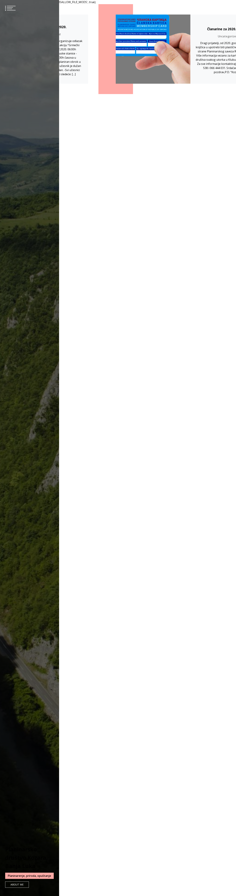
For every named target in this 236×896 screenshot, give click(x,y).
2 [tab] (68, 454)
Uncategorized (188, 36)
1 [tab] (68, 450)
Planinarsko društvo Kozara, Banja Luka (26, 858)
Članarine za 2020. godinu (188, 29)
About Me (17, 884)
